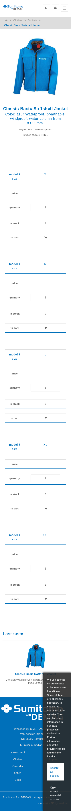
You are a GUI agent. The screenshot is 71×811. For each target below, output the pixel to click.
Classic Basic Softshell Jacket (22, 25)
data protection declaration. (54, 729)
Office (17, 772)
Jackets (32, 20)
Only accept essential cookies (55, 793)
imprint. (51, 756)
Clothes (17, 20)
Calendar (17, 766)
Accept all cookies (54, 771)
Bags (18, 779)
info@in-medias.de (35, 745)
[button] (46, 8)
